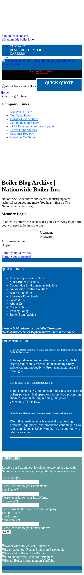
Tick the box (11, 512)
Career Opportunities (23, 130)
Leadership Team (21, 111)
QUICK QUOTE (59, 83)
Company (10, 501)
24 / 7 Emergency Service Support (32, 126)
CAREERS (17, 53)
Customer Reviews (22, 133)
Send (6, 531)
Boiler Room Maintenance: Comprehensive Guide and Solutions (41, 413)
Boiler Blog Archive (23, 314)
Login (6, 245)
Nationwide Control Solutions (29, 289)
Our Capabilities (20, 115)
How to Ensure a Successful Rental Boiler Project (34, 383)
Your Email (11, 520)
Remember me (16, 241)
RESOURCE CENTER (25, 50)
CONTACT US (20, 57)
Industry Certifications (24, 119)
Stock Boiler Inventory (24, 281)
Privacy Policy (19, 311)
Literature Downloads (24, 296)
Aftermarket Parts (21, 292)
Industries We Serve (22, 137)
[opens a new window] (25, 546)
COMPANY (18, 46)
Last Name (10, 489)
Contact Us (17, 307)
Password (46, 236)
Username (46, 232)
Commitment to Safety (24, 122)
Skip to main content (15, 35)
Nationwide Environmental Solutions (33, 285)
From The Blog (16, 341)
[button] (42, 64)
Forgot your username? (16, 256)
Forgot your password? (16, 252)
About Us (16, 303)
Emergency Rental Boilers (27, 278)
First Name (11, 478)
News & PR (17, 300)
